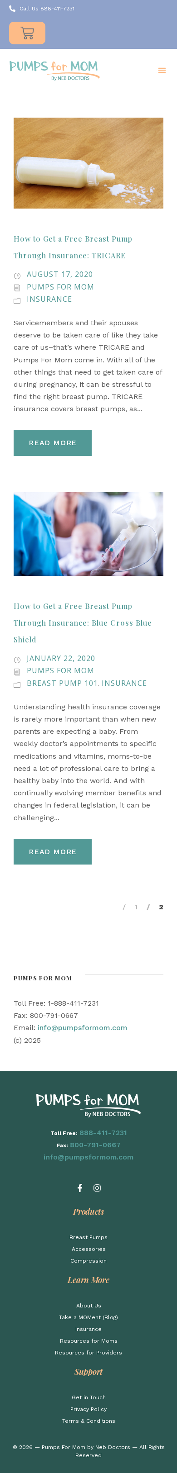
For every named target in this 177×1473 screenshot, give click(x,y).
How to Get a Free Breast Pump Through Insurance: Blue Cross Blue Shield (83, 622)
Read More (53, 442)
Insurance (49, 299)
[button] (162, 70)
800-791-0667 (95, 1144)
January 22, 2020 (61, 658)
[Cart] (27, 33)
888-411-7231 (103, 1132)
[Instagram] (97, 1188)
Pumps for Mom (60, 287)
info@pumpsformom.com (83, 1027)
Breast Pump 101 (62, 683)
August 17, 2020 (60, 274)
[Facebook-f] (80, 1188)
